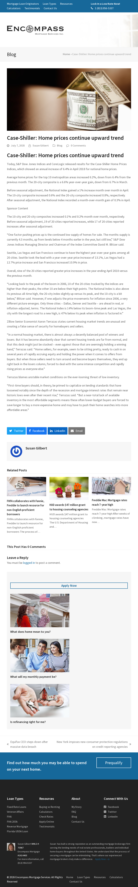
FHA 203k (12, 821)
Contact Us (78, 821)
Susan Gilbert (40, 145)
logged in (29, 563)
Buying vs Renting (49, 806)
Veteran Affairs (15, 811)
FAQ (74, 811)
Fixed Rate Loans (16, 806)
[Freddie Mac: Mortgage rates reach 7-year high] (111, 486)
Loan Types (83, 877)
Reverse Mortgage (17, 826)
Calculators (46, 811)
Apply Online (46, 821)
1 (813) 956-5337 (104, 8)
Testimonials (47, 826)
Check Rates (46, 816)
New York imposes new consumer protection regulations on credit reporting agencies (92, 744)
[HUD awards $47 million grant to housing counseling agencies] (69, 488)
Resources (100, 877)
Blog (59, 145)
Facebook (113, 806)
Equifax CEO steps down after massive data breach (27, 744)
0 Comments (78, 145)
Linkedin (113, 816)
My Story (76, 806)
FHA (9, 816)
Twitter (112, 811)
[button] (16, 430)
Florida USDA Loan (17, 831)
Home (66, 54)
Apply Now (69, 585)
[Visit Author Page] (16, 451)
